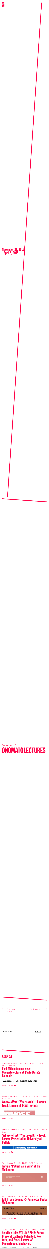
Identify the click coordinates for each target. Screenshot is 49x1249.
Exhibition (7, 1031)
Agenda (38, 1031)
